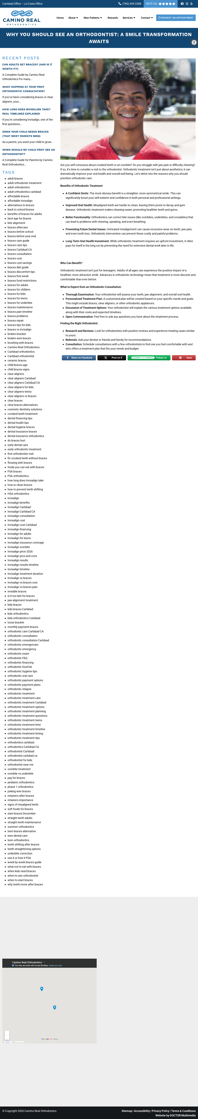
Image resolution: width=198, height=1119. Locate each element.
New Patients (91, 17)
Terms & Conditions (183, 1111)
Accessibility (142, 1111)
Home (60, 17)
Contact (145, 17)
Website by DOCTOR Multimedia (175, 1115)
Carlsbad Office (12, 3)
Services (128, 17)
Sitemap (127, 1111)
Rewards (113, 17)
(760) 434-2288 (132, 3)
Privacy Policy (161, 1111)
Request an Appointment (177, 17)
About (71, 17)
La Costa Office (33, 3)
